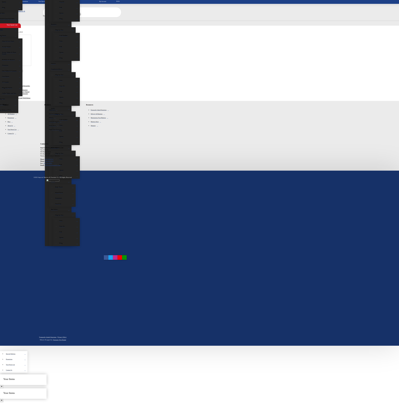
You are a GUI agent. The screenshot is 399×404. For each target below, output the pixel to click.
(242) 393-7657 (49, 161)
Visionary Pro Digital (59, 340)
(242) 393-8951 (47, 163)
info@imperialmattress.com (52, 165)
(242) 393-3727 (49, 159)
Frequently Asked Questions (47, 337)
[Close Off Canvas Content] (1, 386)
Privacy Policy (62, 337)
